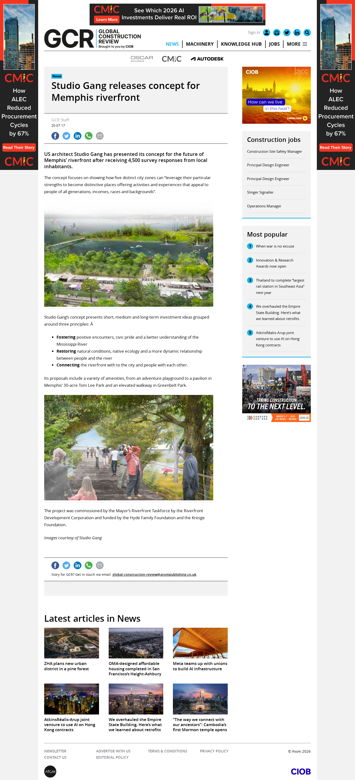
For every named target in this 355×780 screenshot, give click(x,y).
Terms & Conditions (167, 751)
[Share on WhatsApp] (88, 136)
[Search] (307, 32)
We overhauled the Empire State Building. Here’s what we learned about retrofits (278, 312)
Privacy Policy (214, 751)
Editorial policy (112, 757)
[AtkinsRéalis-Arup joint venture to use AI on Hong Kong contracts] (71, 699)
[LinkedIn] (297, 32)
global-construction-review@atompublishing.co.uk (154, 574)
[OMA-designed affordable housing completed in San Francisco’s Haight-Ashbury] (136, 643)
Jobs (274, 44)
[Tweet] (66, 136)
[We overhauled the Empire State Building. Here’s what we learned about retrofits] (136, 699)
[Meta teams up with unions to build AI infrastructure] (200, 643)
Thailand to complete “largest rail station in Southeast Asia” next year (280, 286)
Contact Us (55, 757)
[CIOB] (244, 771)
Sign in (254, 32)
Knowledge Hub (241, 44)
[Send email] (100, 136)
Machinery (200, 44)
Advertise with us (113, 751)
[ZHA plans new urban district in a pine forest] (71, 643)
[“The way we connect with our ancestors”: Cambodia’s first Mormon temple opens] (200, 699)
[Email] (276, 32)
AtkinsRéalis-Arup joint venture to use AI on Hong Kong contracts (277, 338)
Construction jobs (274, 139)
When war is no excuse (275, 246)
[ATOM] (111, 771)
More (294, 44)
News (172, 44)
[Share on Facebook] (55, 136)
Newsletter (55, 751)
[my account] (266, 32)
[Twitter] (287, 32)
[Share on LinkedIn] (77, 136)
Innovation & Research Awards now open (274, 263)
